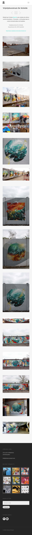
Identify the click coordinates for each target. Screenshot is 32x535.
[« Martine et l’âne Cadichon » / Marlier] (16, 471)
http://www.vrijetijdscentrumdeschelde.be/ (16, 31)
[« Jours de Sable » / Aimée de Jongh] (16, 489)
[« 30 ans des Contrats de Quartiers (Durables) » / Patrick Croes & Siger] (25, 471)
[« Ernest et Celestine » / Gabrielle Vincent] (7, 480)
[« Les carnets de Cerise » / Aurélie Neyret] (25, 480)
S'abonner (6, 507)
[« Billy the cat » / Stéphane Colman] (16, 480)
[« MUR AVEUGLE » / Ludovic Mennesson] (25, 489)
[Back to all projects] (16, 12)
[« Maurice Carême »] (7, 471)
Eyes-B (15, 17)
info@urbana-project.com (9, 458)
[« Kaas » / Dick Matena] (7, 489)
